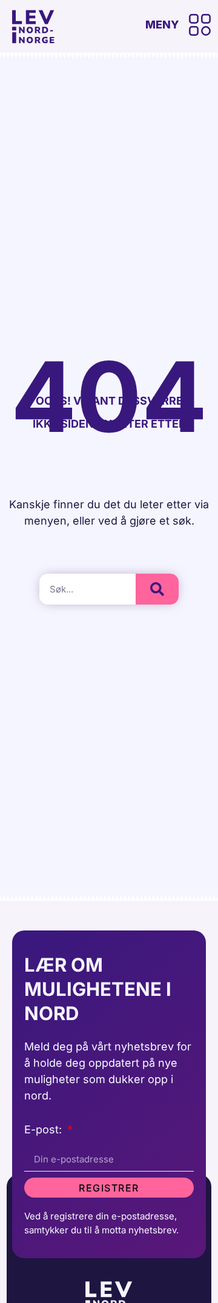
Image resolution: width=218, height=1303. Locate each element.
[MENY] (200, 25)
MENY (162, 24)
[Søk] (157, 589)
